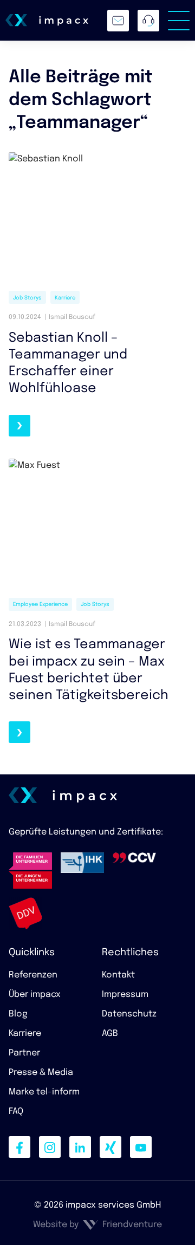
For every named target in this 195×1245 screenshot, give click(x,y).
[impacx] (46, 20)
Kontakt (118, 975)
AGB (110, 1033)
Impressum (125, 994)
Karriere (25, 1033)
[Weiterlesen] (19, 425)
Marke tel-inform (44, 1092)
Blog (18, 1014)
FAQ (16, 1111)
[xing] (110, 1147)
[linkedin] (80, 1147)
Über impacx (35, 994)
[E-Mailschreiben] (118, 20)
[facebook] (19, 1147)
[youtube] (141, 1147)
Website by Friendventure (97, 1224)
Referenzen (33, 975)
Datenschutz (129, 1014)
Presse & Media (41, 1072)
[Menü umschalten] (179, 20)
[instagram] (50, 1147)
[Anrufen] (148, 20)
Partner (24, 1053)
